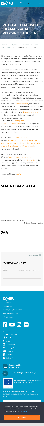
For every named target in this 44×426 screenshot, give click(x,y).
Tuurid (36, 45)
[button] (21, 373)
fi (28, 3)
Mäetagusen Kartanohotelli (23, 146)
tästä (19, 174)
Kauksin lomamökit (22, 138)
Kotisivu (4, 45)
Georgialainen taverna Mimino (20, 157)
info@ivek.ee (8, 317)
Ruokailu (9, 355)
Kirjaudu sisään (15, 365)
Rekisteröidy (14, 367)
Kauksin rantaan (21, 104)
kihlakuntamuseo (30, 112)
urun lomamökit (30, 140)
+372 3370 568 (12, 313)
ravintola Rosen (31, 160)
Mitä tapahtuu (6, 47)
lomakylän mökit (15, 140)
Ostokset (9, 358)
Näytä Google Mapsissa (34, 223)
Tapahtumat (10, 344)
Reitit (8, 341)
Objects (14, 45)
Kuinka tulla (7, 332)
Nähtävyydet (10, 348)
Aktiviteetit (10, 338)
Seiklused (25, 45)
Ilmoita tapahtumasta (10, 334)
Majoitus (10, 351)
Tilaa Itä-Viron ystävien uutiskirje (23, 373)
